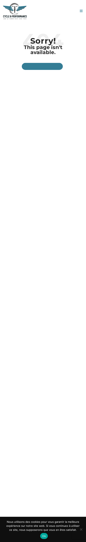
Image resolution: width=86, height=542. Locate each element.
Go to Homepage (44, 66)
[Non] (81, 529)
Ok (44, 536)
